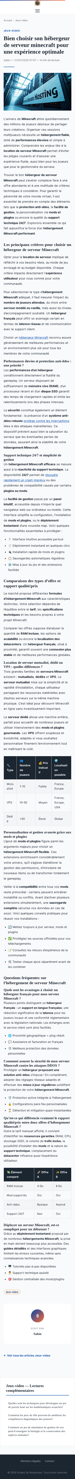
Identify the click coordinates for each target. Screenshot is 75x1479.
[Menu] (37, 11)
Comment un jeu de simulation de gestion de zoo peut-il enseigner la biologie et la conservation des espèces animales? (36, 1431)
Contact (49, 1461)
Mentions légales (31, 1461)
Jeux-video (21, 20)
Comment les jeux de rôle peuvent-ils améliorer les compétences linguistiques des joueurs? (37, 1417)
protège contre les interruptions (46, 421)
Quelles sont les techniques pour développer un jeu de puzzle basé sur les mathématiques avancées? (37, 1405)
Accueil (8, 20)
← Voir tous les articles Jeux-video (27, 1355)
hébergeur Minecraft (33, 337)
